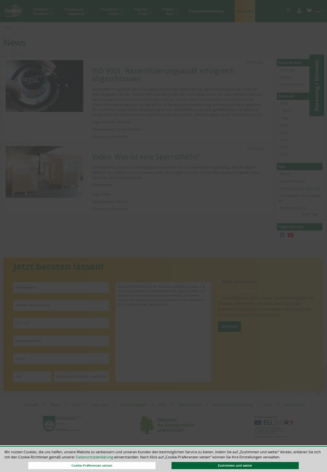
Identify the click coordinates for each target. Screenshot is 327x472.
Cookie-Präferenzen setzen (91, 465)
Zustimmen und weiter (235, 465)
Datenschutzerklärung (94, 457)
